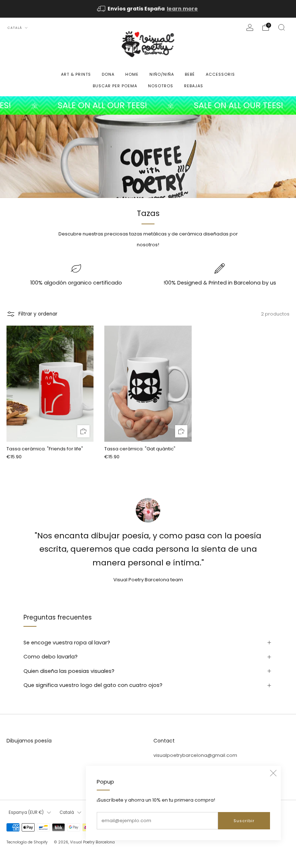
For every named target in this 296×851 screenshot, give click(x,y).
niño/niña (161, 74)
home (132, 74)
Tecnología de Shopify (27, 842)
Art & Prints (76, 74)
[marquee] (148, 105)
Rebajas (193, 86)
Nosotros (160, 86)
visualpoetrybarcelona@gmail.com (195, 755)
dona (108, 74)
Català (15, 28)
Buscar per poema (115, 86)
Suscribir (244, 821)
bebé (190, 74)
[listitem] (148, 9)
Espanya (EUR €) (26, 812)
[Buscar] (281, 27)
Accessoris (220, 74)
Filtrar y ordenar (37, 313)
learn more (182, 8)
